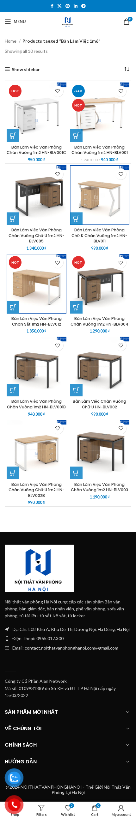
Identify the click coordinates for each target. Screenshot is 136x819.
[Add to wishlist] (57, 91)
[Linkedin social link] (75, 6)
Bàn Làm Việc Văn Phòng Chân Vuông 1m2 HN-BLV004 (99, 321)
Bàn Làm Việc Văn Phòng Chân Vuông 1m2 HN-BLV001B (36, 404)
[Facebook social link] (52, 6)
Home (11, 41)
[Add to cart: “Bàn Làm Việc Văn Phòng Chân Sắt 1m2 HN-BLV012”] (13, 307)
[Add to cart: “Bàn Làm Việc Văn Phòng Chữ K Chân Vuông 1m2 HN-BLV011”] (76, 218)
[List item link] (68, 638)
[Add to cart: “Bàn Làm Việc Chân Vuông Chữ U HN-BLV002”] (76, 390)
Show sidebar (26, 69)
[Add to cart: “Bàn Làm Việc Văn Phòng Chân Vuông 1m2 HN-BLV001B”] (13, 390)
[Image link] (39, 567)
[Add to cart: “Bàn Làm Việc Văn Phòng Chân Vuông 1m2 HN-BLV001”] (76, 135)
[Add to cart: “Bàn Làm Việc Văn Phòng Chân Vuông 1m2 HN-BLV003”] (76, 473)
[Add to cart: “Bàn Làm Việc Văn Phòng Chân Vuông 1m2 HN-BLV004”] (76, 307)
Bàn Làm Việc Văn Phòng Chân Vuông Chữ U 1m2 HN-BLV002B (37, 490)
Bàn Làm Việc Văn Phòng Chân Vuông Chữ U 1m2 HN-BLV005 (37, 235)
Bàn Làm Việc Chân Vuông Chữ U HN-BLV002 (99, 404)
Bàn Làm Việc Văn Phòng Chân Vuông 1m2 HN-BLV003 (99, 487)
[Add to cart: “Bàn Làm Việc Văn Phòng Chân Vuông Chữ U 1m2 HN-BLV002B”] (13, 473)
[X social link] (59, 6)
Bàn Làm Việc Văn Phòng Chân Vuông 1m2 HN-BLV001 (99, 150)
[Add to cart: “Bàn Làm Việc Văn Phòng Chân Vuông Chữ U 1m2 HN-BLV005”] (13, 218)
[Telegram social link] (83, 6)
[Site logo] (68, 21)
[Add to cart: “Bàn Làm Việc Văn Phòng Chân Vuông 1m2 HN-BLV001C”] (13, 135)
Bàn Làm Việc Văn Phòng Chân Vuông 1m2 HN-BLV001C (36, 150)
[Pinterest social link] (68, 6)
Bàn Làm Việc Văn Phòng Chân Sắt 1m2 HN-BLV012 (36, 321)
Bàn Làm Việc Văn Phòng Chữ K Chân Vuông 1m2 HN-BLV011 (99, 235)
